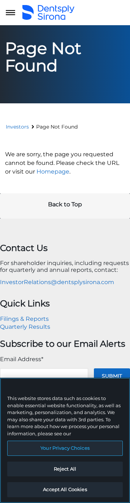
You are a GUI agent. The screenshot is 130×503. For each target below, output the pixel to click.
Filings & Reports (24, 318)
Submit (112, 376)
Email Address (21, 359)
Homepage (52, 171)
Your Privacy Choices (65, 448)
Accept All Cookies (65, 489)
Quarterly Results (25, 326)
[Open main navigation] (10, 12)
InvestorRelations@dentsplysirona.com (57, 282)
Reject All (65, 469)
